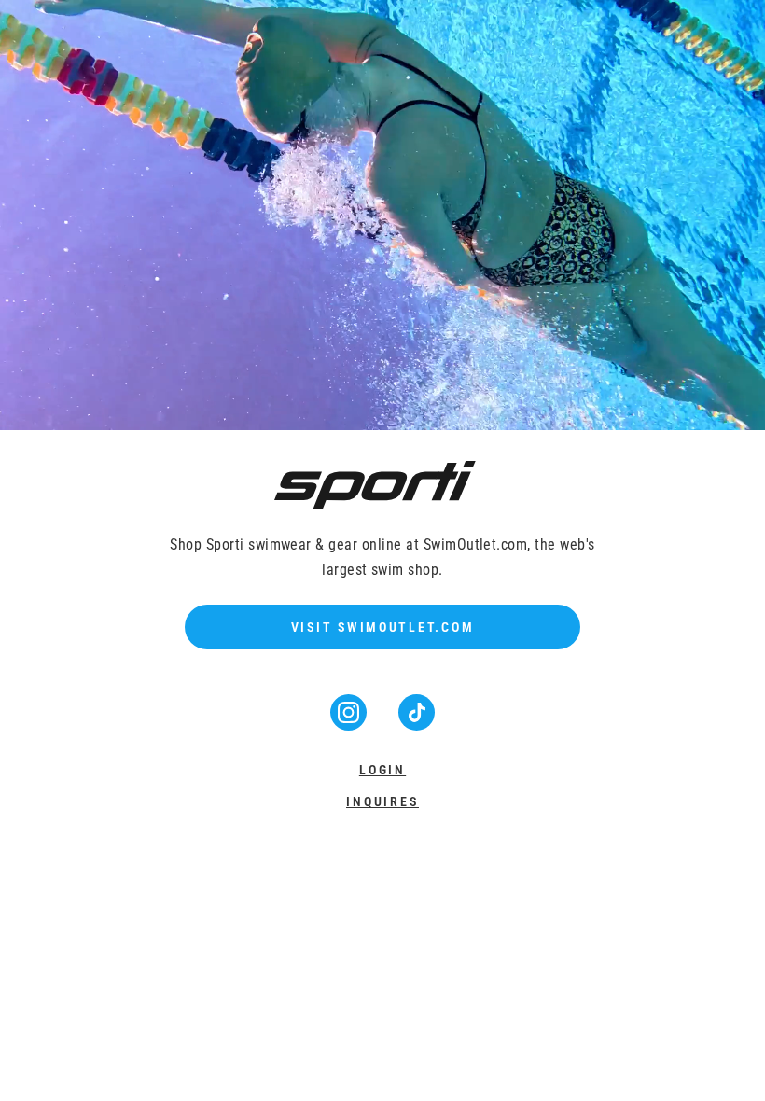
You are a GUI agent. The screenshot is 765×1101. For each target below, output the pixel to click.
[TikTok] (416, 724)
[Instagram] (350, 724)
